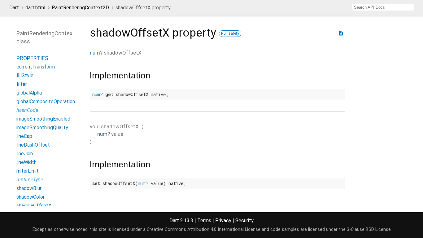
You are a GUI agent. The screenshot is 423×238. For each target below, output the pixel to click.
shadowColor (30, 197)
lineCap (24, 136)
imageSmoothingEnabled (43, 119)
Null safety (230, 33)
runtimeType (29, 180)
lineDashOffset (33, 145)
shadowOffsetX (33, 206)
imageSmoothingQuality (42, 127)
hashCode (27, 110)
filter (21, 84)
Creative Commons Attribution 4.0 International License (203, 229)
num (95, 53)
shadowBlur (28, 188)
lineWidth (26, 162)
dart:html (35, 8)
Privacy (223, 220)
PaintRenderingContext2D (80, 8)
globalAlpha (29, 93)
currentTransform (35, 67)
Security (244, 220)
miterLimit (27, 171)
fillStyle (24, 75)
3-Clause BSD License (369, 229)
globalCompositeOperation (45, 101)
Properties (32, 58)
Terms (204, 220)
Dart (14, 8)
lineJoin (24, 153)
